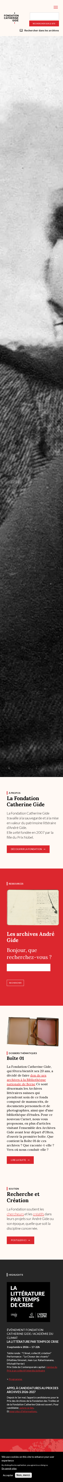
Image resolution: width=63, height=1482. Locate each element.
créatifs (38, 1214)
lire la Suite (18, 1160)
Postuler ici (18, 1240)
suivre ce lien (27, 1407)
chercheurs (15, 1214)
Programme (15, 1379)
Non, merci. (23, 1475)
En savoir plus (9, 1468)
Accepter (8, 1475)
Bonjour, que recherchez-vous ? (29, 953)
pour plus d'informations (23, 1411)
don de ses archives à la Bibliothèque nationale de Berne (26, 1079)
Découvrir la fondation (26, 849)
